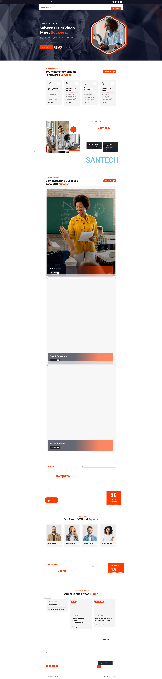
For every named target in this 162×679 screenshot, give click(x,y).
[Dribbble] (121, 2)
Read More (54, 272)
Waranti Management (58, 356)
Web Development (57, 269)
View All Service (51, 499)
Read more (50, 102)
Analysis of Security (57, 443)
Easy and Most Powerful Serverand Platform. (104, 619)
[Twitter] (116, 2)
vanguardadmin (54, 609)
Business (73, 601)
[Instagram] (118, 2)
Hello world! (52, 605)
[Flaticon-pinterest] (57, 666)
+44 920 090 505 (105, 640)
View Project (108, 180)
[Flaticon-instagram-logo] (53, 666)
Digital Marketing (99, 601)
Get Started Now (46, 47)
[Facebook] (113, 2)
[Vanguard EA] (46, 7)
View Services (108, 71)
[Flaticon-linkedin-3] (50, 666)
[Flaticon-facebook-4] (47, 666)
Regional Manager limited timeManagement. (78, 620)
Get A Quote (116, 8)
